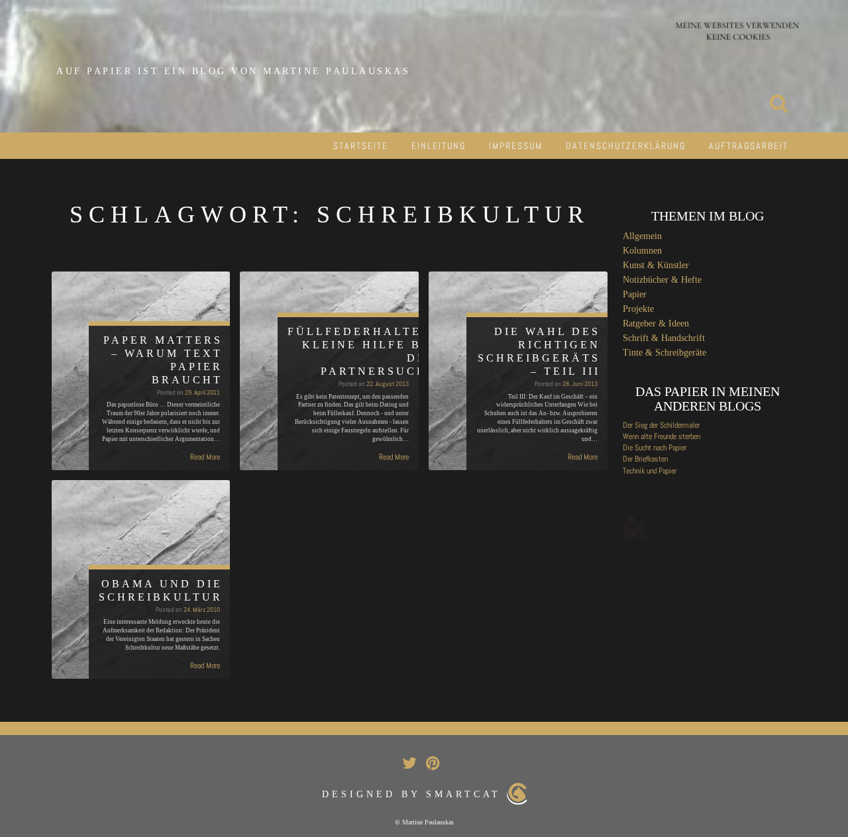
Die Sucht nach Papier (654, 447)
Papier (635, 294)
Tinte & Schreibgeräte (664, 353)
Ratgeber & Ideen (656, 323)
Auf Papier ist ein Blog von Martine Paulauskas (233, 71)
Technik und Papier (649, 471)
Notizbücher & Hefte (662, 280)
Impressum (516, 146)
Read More (205, 457)
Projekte (638, 309)
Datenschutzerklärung (626, 146)
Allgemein (642, 236)
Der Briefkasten (645, 459)
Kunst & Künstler (656, 265)
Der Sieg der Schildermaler (661, 425)
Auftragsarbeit (748, 146)
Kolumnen (642, 251)
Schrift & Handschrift (664, 338)
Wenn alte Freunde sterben (661, 436)
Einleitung (438, 146)
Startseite (360, 146)
